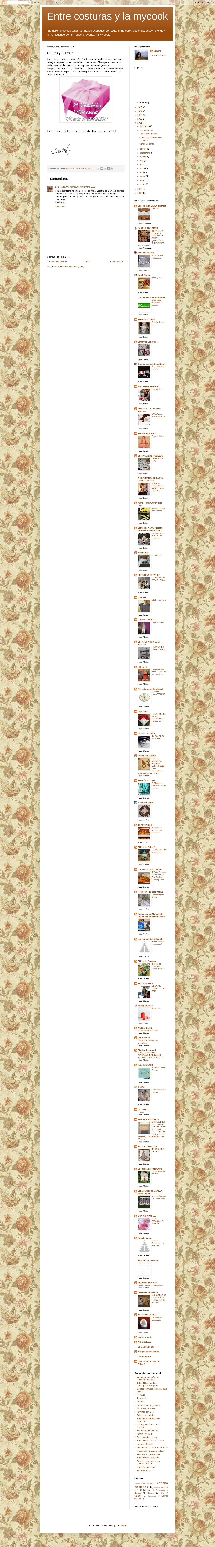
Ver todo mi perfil (158, 55)
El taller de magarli (147, 1050)
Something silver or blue (147, 1030)
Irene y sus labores (147, 756)
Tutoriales (152, 1496)
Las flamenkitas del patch (150, 939)
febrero (143, 180)
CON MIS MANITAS (147, 1216)
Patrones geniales (145, 1412)
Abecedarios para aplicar (148, 1454)
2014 (140, 111)
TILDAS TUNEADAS (147, 1146)
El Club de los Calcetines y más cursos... (159, 785)
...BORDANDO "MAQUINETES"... (159, 649)
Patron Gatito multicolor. (148, 1430)
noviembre (145, 130)
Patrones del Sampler (148, 1260)
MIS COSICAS (144, 1342)
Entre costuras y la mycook (107, 16)
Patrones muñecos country (149, 1405)
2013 (140, 115)
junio (142, 164)
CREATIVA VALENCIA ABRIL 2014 (159, 988)
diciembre (144, 126)
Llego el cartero (158, 622)
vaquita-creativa (146, 619)
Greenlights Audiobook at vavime (157, 302)
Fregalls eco (157, 555)
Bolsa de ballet (158, 436)
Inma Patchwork (145, 1065)
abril (142, 172)
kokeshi (146, 1490)
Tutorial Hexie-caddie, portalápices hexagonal (147, 1384)
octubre (143, 149)
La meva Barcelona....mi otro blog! (158, 1243)
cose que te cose (146, 253)
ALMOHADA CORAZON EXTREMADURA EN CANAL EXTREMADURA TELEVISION (150, 1055)
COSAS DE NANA (146, 733)
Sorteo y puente (146, 144)
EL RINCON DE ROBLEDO (150, 456)
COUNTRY (143, 1109)
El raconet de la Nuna (148, 1292)
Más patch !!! (157, 389)
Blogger (123, 1525)
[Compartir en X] (105, 168)
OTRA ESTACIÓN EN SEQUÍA (158, 1221)
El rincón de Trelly (146, 780)
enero (143, 184)
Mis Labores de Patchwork (150, 689)
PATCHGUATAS (145, 983)
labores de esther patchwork (151, 297)
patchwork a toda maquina (150, 869)
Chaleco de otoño (159, 600)
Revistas (141, 1395)
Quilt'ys (141, 1087)
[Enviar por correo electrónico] (99, 168)
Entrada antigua (116, 262)
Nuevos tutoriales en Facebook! (151, 1285)
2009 (140, 193)
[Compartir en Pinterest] (111, 168)
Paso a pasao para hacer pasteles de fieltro (148, 1462)
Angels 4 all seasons (143, 1483)
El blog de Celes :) (146, 847)
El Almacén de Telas (147, 1283)
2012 (140, 119)
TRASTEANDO (145, 825)
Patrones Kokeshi (145, 1444)
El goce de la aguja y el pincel (152, 206)
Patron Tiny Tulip (144, 1434)
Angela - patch (145, 1028)
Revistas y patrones (146, 1408)
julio (142, 161)
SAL (162, 1493)
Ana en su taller (145, 803)
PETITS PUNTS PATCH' (149, 575)
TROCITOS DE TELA (147, 1315)
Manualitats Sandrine (148, 386)
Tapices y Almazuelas (148, 1119)
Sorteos (137, 1496)
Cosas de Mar (144, 1356)
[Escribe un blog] (102, 168)
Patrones (141, 1402)
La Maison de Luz (146, 1347)
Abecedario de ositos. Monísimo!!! (152, 1447)
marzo (143, 176)
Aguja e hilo (156, 1008)
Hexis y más (157, 278)
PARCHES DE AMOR (148, 228)
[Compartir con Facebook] (108, 168)
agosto (143, 157)
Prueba (141, 1112)
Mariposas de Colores (148, 1352)
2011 (140, 123)
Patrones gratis (144, 1470)
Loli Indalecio (144, 1038)
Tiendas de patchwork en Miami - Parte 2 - (158, 966)
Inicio (88, 262)
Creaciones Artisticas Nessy (152, 364)
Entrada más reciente (57, 262)
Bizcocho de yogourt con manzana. (157, 830)
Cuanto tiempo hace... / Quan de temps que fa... (159, 671)
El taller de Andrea (147, 433)
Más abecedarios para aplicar (150, 1451)
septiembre (145, 153)
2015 (140, 107)
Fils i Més (142, 667)
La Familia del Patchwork (150, 1169)
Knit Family (143, 553)
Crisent (157, 51)
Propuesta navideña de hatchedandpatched (147, 1378)
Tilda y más (142, 1398)
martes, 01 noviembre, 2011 (82, 187)
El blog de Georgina (147, 961)
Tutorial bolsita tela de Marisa (150, 1440)
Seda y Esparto (145, 1006)
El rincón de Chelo (146, 319)
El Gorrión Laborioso (148, 342)
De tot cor (142, 711)
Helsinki (155, 208)
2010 (140, 189)
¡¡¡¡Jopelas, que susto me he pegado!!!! (158, 535)
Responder (60, 206)
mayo (142, 168)
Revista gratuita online (147, 1437)
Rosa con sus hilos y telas (150, 892)
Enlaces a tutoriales (146, 1415)
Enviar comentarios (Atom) (72, 266)
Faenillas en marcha (148, 134)
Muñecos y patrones (146, 1467)
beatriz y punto (145, 1337)
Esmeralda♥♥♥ (62, 187)
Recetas (150, 1493)
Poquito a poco (145, 1238)
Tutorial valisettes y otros (148, 1458)
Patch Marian (144, 275)
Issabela (142, 597)
